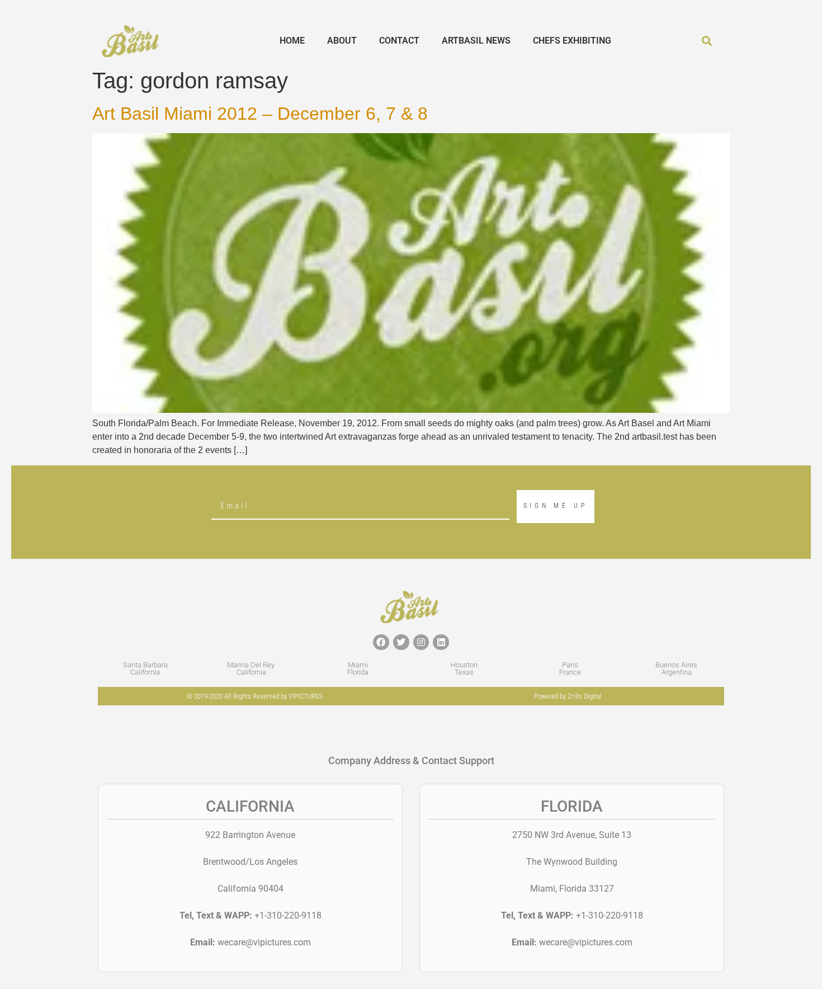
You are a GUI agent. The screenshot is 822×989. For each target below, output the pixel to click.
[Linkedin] (441, 642)
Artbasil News (476, 40)
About (342, 40)
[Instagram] (421, 642)
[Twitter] (401, 642)
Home (292, 40)
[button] (707, 41)
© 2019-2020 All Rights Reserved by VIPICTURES (255, 696)
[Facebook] (381, 642)
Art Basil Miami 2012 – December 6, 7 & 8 (260, 113)
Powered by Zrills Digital (568, 696)
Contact (399, 40)
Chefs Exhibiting (572, 40)
